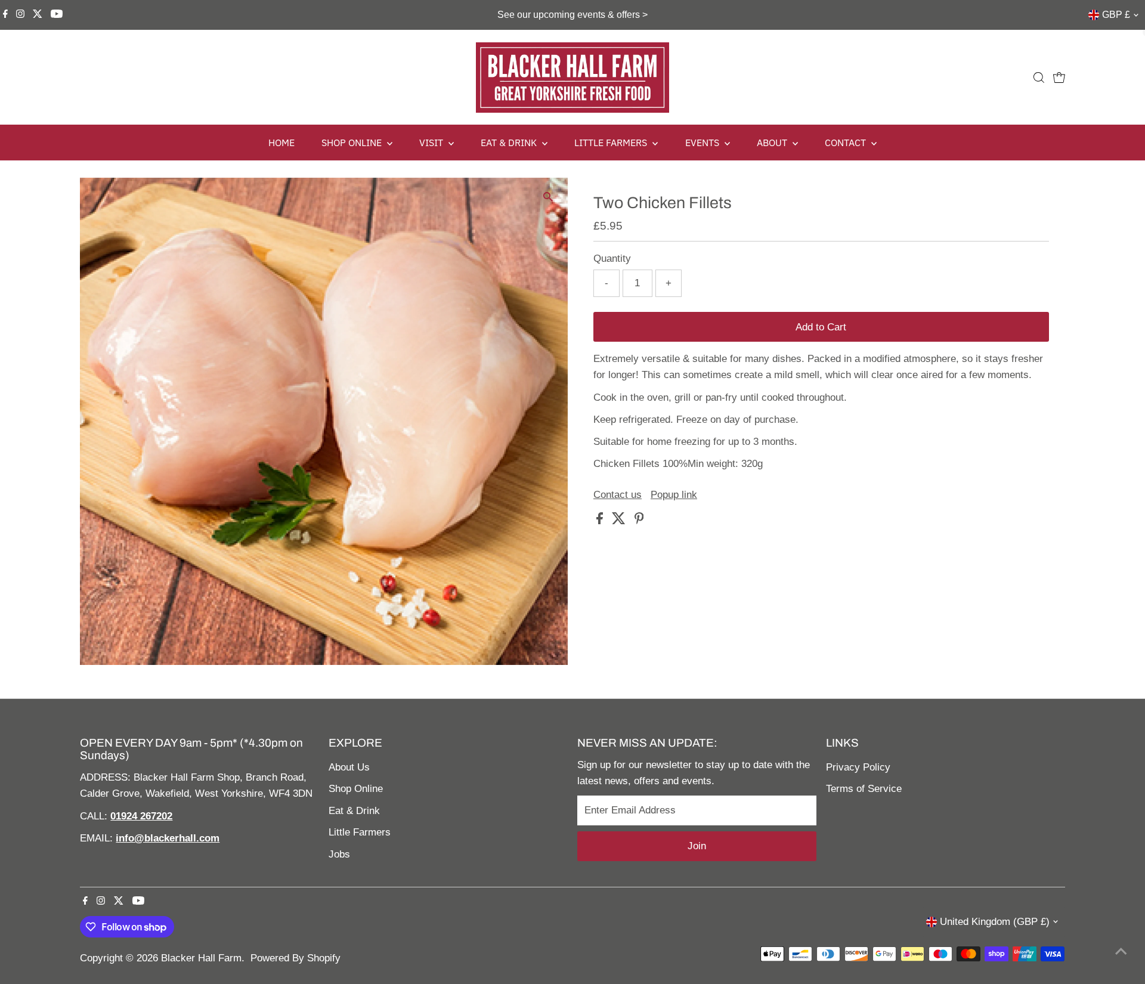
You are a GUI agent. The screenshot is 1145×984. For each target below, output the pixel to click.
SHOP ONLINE (352, 142)
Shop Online (356, 788)
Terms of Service (864, 788)
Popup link (674, 495)
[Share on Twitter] (620, 521)
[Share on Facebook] (601, 521)
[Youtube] (57, 15)
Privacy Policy (858, 767)
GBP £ (1116, 15)
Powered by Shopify (295, 958)
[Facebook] (5, 15)
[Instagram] (20, 15)
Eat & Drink (354, 810)
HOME (281, 142)
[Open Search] (1038, 77)
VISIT (432, 142)
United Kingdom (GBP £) (995, 921)
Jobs (339, 854)
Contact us (617, 495)
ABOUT (773, 142)
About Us (349, 767)
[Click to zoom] (548, 197)
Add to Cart (821, 327)
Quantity (612, 258)
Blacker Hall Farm (201, 958)
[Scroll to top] (1121, 951)
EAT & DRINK (510, 142)
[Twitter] (37, 15)
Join (697, 846)
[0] (1059, 77)
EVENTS (703, 142)
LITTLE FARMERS (611, 142)
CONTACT (846, 142)
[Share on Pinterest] (639, 521)
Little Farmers (360, 832)
